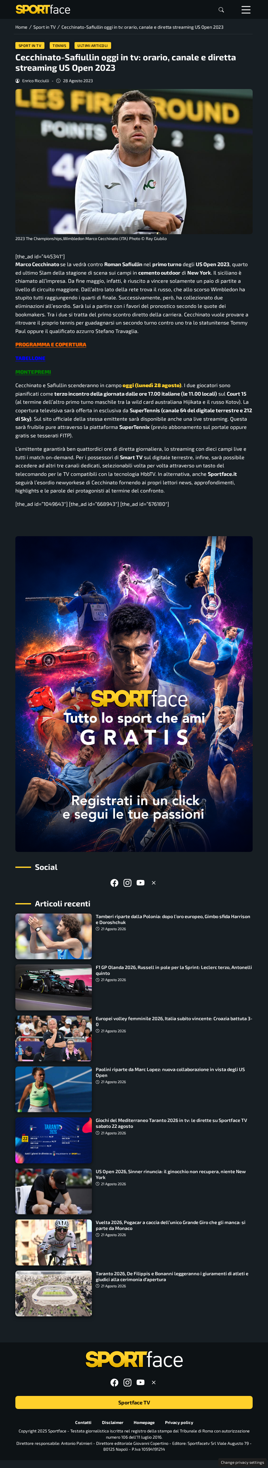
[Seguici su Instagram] (127, 882)
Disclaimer (112, 1422)
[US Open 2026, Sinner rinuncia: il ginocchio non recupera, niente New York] (53, 1191)
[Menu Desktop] (246, 9)
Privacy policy (179, 1422)
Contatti (83, 1422)
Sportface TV (134, 1402)
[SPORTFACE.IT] (42, 9)
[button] (221, 9)
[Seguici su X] (154, 882)
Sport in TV (30, 45)
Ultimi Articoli (92, 45)
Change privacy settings (242, 1462)
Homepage (144, 1422)
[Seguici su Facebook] (114, 882)
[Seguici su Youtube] (140, 882)
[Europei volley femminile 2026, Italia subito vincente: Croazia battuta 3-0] (53, 1038)
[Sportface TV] (134, 694)
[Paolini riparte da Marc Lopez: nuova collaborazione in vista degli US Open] (53, 1089)
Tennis (59, 45)
